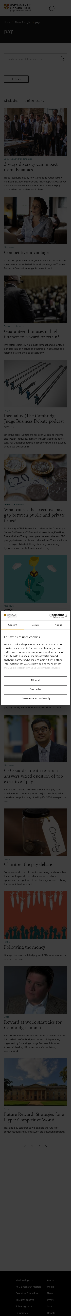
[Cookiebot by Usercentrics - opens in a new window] (52, 616)
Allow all (35, 680)
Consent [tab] (12, 624)
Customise (35, 689)
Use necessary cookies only (35, 698)
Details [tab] (35, 624)
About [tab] (58, 624)
